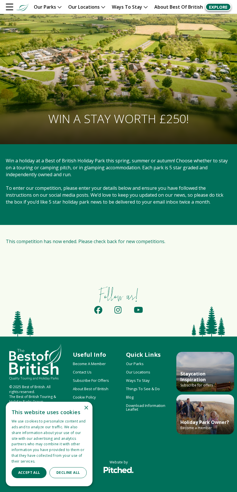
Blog (130, 397)
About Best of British (90, 388)
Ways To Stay (138, 380)
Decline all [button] (68, 472)
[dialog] (49, 444)
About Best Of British (178, 7)
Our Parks (135, 363)
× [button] (86, 408)
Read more (45, 461)
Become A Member (89, 363)
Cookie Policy (84, 397)
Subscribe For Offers (91, 380)
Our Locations (138, 372)
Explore (218, 7)
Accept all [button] (29, 472)
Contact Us (82, 372)
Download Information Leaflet (145, 407)
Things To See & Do (143, 388)
